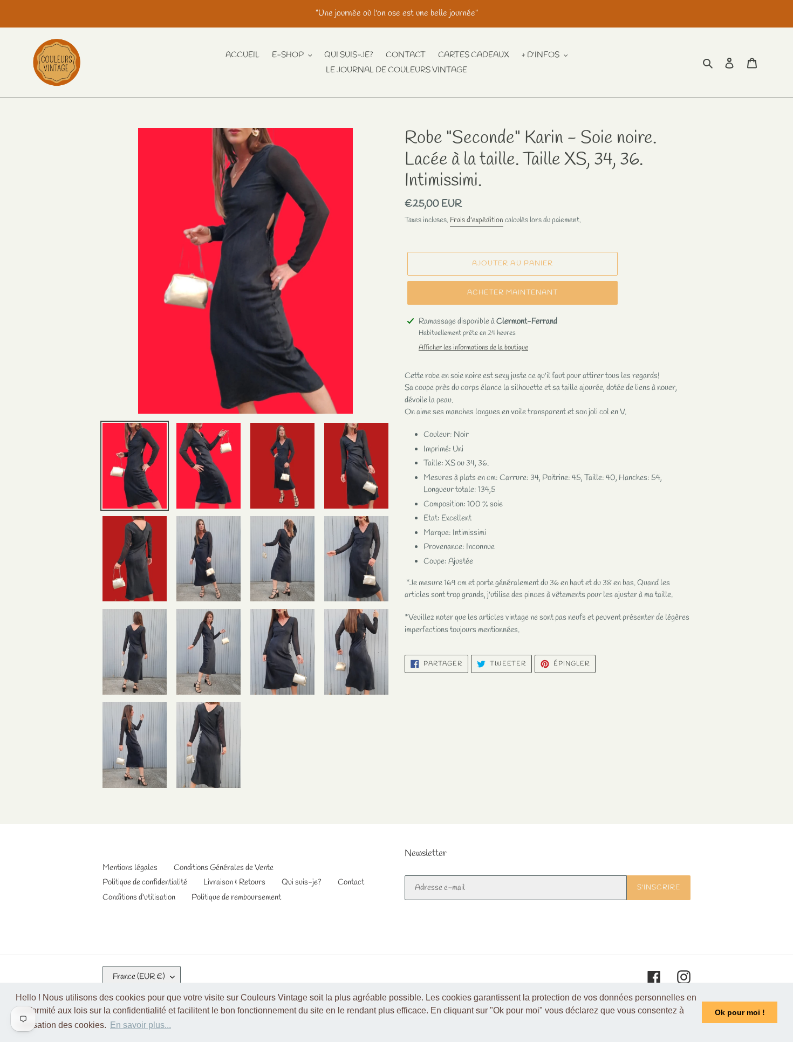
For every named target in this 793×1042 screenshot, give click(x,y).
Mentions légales (130, 867)
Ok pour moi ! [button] (740, 1012)
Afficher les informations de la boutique (473, 347)
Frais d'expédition (476, 220)
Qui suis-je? (302, 882)
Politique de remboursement (236, 897)
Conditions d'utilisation (138, 897)
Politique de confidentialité (144, 882)
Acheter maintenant (512, 292)
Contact (351, 882)
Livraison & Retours (234, 882)
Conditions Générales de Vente (224, 867)
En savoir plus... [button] (140, 1025)
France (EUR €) (139, 976)
